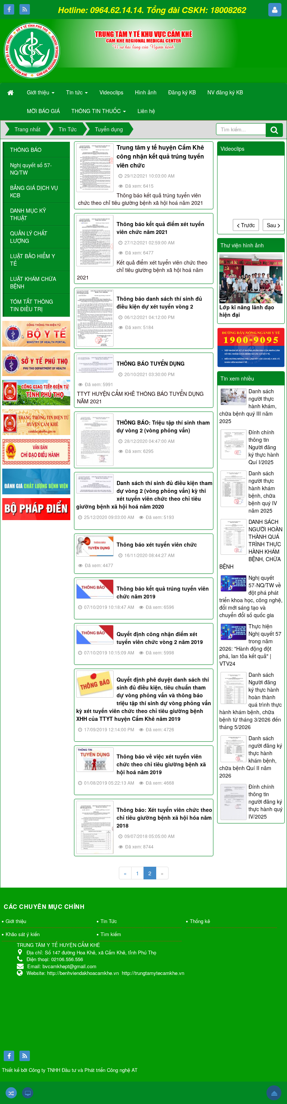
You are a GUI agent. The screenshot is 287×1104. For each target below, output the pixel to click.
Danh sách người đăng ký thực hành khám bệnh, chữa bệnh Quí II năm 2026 (250, 756)
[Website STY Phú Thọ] (36, 362)
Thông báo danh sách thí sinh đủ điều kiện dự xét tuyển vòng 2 (159, 302)
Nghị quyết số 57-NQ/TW (31, 168)
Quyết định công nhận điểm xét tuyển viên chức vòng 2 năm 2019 (160, 637)
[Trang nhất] (11, 92)
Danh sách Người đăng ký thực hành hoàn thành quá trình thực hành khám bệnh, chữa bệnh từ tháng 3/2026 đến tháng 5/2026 (250, 701)
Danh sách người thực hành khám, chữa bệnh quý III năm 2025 (248, 406)
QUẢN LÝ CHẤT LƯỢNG (28, 236)
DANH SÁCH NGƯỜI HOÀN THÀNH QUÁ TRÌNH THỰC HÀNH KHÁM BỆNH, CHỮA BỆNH (251, 544)
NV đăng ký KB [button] (225, 92)
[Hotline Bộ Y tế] (251, 346)
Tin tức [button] (75, 92)
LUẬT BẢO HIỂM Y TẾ (32, 259)
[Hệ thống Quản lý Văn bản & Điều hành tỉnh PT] (36, 451)
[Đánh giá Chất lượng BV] (36, 480)
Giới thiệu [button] (39, 92)
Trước (247, 225)
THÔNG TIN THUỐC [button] (96, 111)
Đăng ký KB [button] (182, 92)
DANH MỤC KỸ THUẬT (28, 214)
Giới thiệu (16, 921)
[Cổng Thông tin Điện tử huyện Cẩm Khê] (36, 421)
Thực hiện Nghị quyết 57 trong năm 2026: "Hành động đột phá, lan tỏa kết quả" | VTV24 (250, 644)
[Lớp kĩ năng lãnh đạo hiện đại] (251, 278)
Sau (272, 225)
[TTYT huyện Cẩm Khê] (32, 49)
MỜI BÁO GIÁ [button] (43, 111)
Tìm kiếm (111, 934)
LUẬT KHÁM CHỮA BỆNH (33, 282)
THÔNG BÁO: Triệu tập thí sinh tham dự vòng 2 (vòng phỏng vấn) (163, 426)
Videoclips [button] (111, 92)
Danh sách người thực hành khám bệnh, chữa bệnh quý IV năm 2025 (263, 491)
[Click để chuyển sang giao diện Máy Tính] (27, 1092)
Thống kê (200, 921)
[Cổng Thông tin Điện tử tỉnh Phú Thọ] (36, 391)
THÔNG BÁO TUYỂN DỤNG (151, 363)
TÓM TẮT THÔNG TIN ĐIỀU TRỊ (31, 305)
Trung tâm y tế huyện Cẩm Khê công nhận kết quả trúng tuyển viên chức (160, 156)
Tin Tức (109, 921)
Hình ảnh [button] (146, 92)
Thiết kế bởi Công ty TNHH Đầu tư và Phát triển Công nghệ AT (70, 1069)
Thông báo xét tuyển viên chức (157, 544)
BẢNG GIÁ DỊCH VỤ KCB (34, 191)
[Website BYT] (36, 333)
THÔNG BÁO (25, 149)
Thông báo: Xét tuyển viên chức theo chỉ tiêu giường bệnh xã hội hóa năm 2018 (164, 817)
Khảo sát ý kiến (23, 934)
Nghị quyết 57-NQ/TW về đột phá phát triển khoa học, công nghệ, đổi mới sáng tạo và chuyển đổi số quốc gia (251, 596)
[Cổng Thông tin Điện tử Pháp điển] (36, 508)
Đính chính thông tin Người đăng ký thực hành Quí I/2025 (264, 447)
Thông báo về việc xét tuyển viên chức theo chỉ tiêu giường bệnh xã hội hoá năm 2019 (161, 764)
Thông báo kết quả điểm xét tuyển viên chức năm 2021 (160, 227)
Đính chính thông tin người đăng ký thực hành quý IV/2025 (266, 801)
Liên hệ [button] (146, 111)
